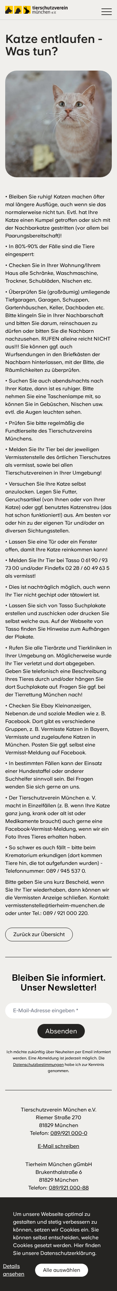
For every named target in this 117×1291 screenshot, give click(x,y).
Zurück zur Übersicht (39, 934)
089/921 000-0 (68, 1133)
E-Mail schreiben (58, 1146)
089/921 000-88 (69, 1188)
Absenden (61, 1031)
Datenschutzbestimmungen (38, 1064)
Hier (79, 1245)
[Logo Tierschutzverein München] (36, 10)
